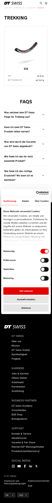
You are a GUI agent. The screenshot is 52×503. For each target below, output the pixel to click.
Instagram (13, 467)
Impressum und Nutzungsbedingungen (15, 482)
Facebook (25, 467)
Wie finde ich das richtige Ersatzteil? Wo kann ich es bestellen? (18, 175)
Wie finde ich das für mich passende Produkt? (18, 158)
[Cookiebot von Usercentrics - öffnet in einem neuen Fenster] (37, 193)
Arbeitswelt (18, 382)
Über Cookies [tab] (42, 201)
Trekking (40, 8)
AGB (30, 485)
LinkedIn (30, 467)
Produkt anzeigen (26, 56)
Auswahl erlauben (26, 299)
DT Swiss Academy (22, 405)
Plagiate (16, 358)
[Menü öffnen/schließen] (46, 3)
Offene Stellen (19, 377)
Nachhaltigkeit (19, 354)
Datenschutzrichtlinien (38, 480)
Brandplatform (19, 418)
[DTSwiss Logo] (13, 3)
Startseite (8, 8)
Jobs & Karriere (20, 373)
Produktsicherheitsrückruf (25, 451)
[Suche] (41, 3)
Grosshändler (19, 410)
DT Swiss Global (21, 349)
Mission (16, 345)
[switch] (44, 260)
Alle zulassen (26, 291)
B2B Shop (17, 414)
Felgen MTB (31, 8)
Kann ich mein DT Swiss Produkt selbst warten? (17, 129)
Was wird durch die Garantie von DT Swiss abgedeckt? (20, 144)
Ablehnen (26, 308)
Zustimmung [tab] (9, 201)
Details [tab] (25, 201)
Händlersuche (19, 438)
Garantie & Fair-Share (23, 442)
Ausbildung (18, 390)
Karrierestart (18, 386)
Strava (36, 467)
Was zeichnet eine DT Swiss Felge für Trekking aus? (19, 114)
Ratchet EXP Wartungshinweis (28, 446)
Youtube (19, 467)
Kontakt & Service (21, 433)
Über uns (16, 341)
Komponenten (19, 8)
